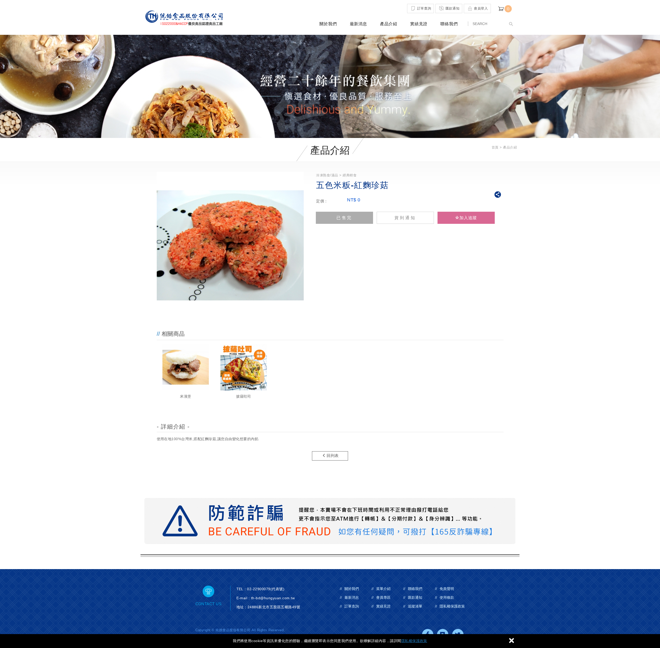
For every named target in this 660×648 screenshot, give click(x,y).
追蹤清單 (415, 606)
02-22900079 (258, 589)
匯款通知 (453, 8)
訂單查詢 (424, 8)
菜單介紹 (383, 589)
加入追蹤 (468, 218)
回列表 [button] (333, 455)
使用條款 (447, 597)
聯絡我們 (449, 23)
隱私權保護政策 (414, 641)
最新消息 (358, 23)
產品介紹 (388, 23)
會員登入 (481, 8)
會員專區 (383, 597)
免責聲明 (447, 589)
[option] (186, 372)
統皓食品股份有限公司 (183, 17)
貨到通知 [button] (405, 218)
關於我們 (328, 23)
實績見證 (418, 23)
